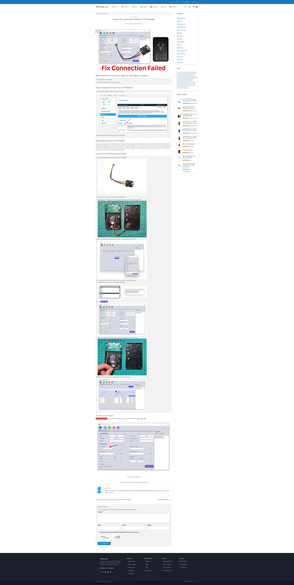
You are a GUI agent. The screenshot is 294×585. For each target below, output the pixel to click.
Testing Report (181, 51)
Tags (135, 7)
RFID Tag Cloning (181, 85)
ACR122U (179, 72)
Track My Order (185, 2)
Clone (187, 75)
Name (99, 525)
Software (174, 7)
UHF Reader (104, 13)
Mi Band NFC (185, 80)
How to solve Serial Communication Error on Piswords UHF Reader (114, 500)
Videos (179, 60)
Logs (178, 45)
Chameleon (180, 24)
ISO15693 (194, 77)
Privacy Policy (195, 581)
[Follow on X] (103, 572)
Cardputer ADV (186, 72)
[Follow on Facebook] (101, 572)
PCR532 (179, 82)
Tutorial (171, 2)
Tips (178, 39)
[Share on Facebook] (128, 477)
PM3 (183, 82)
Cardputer (154, 7)
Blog (177, 2)
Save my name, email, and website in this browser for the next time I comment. (119, 532)
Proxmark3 (180, 54)
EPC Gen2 (192, 75)
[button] (185, 6)
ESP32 (179, 36)
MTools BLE (180, 18)
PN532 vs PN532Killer (163, 500)
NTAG (178, 21)
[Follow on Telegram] (108, 572)
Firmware (179, 77)
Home (98, 13)
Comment (100, 512)
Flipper (144, 7)
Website (149, 525)
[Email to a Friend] (133, 477)
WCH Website (120, 92)
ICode (184, 77)
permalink (145, 482)
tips (193, 85)
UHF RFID (179, 87)
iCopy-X (179, 57)
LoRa (164, 7)
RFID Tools (188, 85)
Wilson (140, 23)
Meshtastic (180, 30)
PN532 (179, 63)
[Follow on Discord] (110, 572)
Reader (116, 7)
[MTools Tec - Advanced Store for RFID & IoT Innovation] (102, 7)
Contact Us (194, 2)
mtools (190, 80)
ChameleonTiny (180, 75)
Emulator (125, 7)
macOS (179, 80)
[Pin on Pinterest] (136, 477)
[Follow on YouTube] (105, 572)
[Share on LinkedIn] (139, 477)
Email (124, 525)
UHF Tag (185, 87)
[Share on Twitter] (131, 477)
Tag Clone (180, 42)
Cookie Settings (188, 581)
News (178, 33)
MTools (179, 48)
